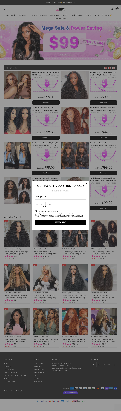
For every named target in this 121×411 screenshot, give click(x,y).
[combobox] (39, 204)
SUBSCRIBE (60, 222)
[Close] (86, 183)
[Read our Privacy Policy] (85, 214)
